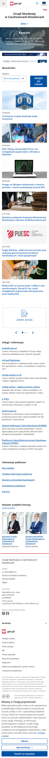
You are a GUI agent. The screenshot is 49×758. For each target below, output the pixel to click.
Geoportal (6, 662)
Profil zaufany (7, 646)
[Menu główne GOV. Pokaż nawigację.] (3, 3)
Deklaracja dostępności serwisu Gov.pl (18, 666)
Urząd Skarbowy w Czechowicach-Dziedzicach (24, 15)
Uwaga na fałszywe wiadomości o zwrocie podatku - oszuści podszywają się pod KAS (23, 186)
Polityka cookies (8, 638)
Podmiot (12, 73)
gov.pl (11, 631)
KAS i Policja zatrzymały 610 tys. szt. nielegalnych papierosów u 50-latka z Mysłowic (21, 152)
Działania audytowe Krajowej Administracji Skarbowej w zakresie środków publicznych (24, 218)
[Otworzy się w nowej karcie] (4, 613)
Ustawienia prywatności (12, 670)
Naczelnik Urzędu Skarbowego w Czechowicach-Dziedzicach (9, 540)
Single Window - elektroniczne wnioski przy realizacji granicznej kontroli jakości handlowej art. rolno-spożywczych (24, 253)
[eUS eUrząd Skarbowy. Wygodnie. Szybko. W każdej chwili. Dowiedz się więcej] (24, 61)
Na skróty (6, 623)
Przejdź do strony (39, 81)
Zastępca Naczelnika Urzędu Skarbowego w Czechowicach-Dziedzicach (34, 540)
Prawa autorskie (8, 654)
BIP (3, 650)
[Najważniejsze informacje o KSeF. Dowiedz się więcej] (24, 54)
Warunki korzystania (10, 658)
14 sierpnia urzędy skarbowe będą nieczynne (19, 117)
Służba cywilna (8, 642)
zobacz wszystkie (8, 508)
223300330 (6, 597)
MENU (23, 24)
